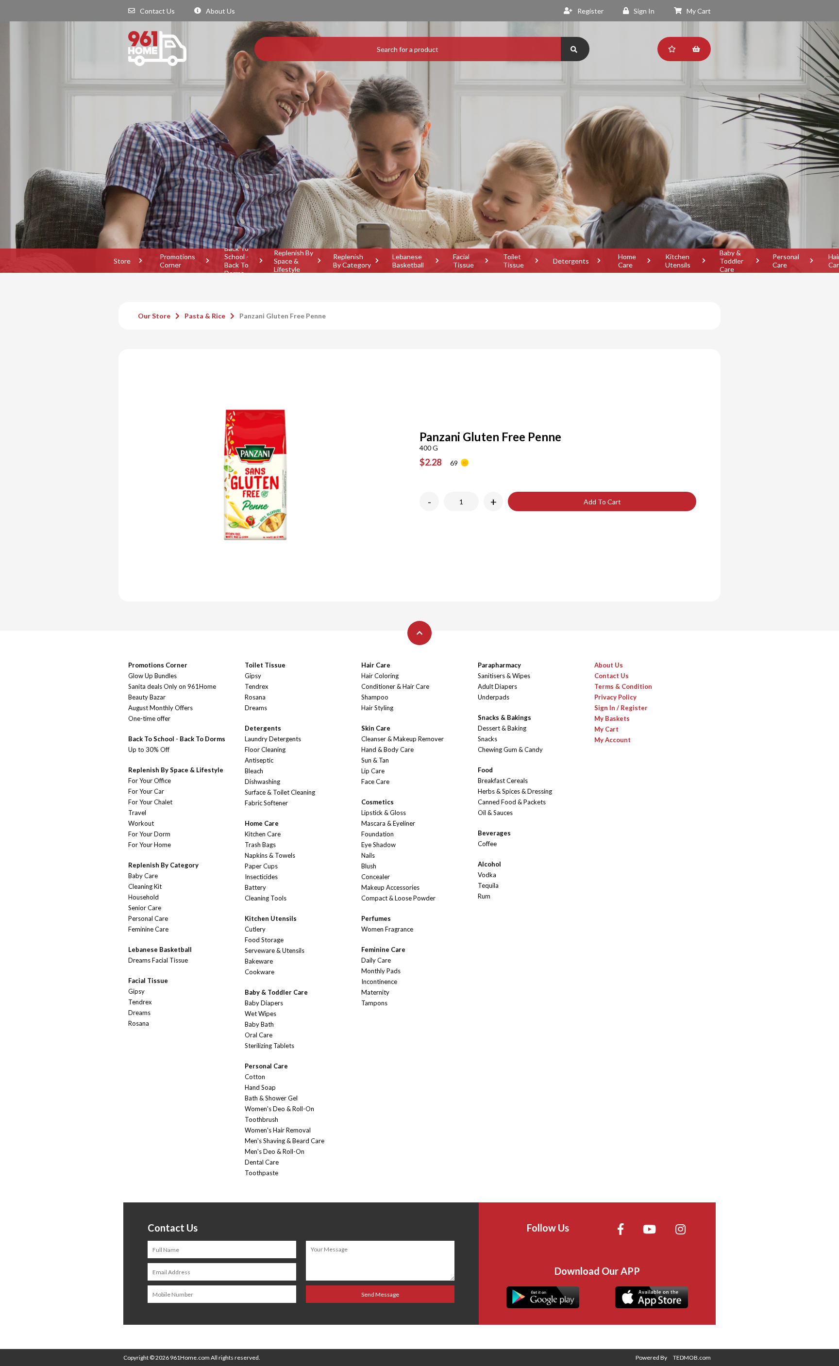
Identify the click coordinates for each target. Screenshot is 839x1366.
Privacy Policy (615, 697)
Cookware (259, 972)
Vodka (487, 875)
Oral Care (258, 1035)
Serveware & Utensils (274, 950)
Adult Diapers (497, 686)
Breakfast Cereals (503, 780)
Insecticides (261, 877)
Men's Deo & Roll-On (274, 1151)
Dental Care (262, 1162)
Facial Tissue (463, 260)
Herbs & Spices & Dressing (515, 791)
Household (143, 897)
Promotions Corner (177, 260)
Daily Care (376, 960)
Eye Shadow (378, 845)
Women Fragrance (387, 929)
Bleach (254, 771)
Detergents (571, 261)
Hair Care (375, 665)
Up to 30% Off (148, 749)
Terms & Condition (623, 686)
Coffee (487, 844)
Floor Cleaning (265, 749)
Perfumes (376, 918)
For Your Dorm (149, 834)
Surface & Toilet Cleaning (280, 792)
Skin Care (375, 728)
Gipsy (136, 991)
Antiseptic (259, 760)
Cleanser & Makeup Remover (402, 739)
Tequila (488, 885)
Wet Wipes (260, 1013)
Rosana (138, 1023)
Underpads (493, 697)
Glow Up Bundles (152, 676)
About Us (220, 11)
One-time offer (149, 718)
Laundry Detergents (273, 739)
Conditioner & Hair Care (395, 686)
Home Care (627, 260)
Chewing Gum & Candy (510, 749)
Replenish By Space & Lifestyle (293, 261)
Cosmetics (377, 802)
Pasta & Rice (205, 316)
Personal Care (785, 260)
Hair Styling (377, 708)
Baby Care (143, 876)
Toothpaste (261, 1173)
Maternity (375, 992)
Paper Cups (261, 866)
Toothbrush (261, 1119)
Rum (484, 896)
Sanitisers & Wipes (504, 676)
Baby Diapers (264, 1003)
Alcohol (489, 864)
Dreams (139, 1012)
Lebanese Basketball (408, 260)
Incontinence (379, 981)
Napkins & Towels (270, 855)
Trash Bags (260, 845)
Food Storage (264, 940)
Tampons (374, 1003)
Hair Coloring (380, 676)
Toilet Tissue (513, 260)
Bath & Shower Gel (271, 1098)
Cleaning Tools (265, 898)
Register (590, 11)
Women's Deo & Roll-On (279, 1109)
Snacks (487, 739)
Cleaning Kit (145, 886)
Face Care (375, 781)
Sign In (644, 11)
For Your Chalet (150, 802)
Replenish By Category (352, 260)
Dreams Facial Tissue (158, 960)
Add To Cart (602, 502)
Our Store (154, 316)
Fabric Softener (266, 803)
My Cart (699, 11)
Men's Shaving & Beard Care (284, 1141)
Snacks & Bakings (504, 717)
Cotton (255, 1077)
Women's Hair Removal (278, 1130)
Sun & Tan (375, 760)
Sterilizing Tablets (269, 1045)
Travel (137, 812)
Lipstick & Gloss (383, 812)
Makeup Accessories (390, 887)
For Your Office (149, 780)
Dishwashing (262, 781)
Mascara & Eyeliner (388, 823)
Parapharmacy (499, 665)
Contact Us (157, 11)
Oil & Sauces (495, 812)
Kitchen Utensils (677, 260)
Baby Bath (259, 1024)
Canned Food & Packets (512, 802)
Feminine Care (148, 929)
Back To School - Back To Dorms (236, 261)
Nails (368, 855)
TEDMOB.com (692, 1357)
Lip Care (373, 771)
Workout (141, 823)
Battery (255, 887)
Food (485, 770)
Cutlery (255, 929)
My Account (612, 740)
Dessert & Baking (502, 728)
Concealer (375, 877)
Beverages (494, 833)
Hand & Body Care (387, 749)
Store (122, 261)
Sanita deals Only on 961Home (172, 686)
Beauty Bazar (147, 697)
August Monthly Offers (160, 708)
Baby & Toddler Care (731, 261)
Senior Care (144, 908)
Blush (368, 866)
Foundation (377, 834)
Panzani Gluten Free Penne (282, 316)
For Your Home (149, 845)
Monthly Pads (381, 971)
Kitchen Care (263, 834)
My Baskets (612, 718)
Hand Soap (260, 1087)
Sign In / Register (621, 708)
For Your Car (146, 791)
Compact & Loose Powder (398, 898)
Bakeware (259, 961)
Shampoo (374, 697)
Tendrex (140, 1002)
